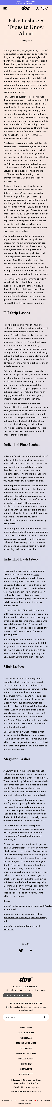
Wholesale (26, 1038)
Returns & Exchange (26, 1043)
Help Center (26, 1064)
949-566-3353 (26, 1091)
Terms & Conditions (26, 1053)
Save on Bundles (26, 1032)
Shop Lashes (26, 1027)
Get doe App (26, 1048)
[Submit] (43, 1017)
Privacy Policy (26, 1059)
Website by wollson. (26, 1103)
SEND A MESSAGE (17, 995)
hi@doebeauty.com (26, 1087)
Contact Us (26, 1069)
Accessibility (26, 1074)
